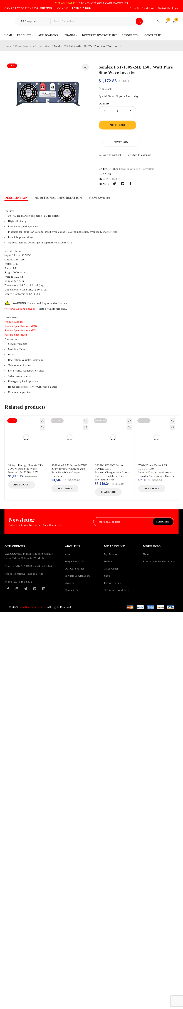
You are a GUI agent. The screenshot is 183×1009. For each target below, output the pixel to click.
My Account (111, 554)
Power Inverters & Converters (32, 46)
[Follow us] (25, 588)
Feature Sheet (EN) (15, 334)
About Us (135, 8)
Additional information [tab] (58, 197)
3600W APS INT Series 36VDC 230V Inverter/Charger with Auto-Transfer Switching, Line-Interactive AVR (112, 472)
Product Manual (13, 321)
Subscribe (162, 521)
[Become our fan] (8, 588)
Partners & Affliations (78, 575)
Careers (69, 583)
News (146, 554)
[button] (85, 67)
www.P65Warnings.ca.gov (20, 308)
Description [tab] (16, 197)
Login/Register (158, 21)
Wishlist (108, 561)
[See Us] (17, 588)
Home (8, 46)
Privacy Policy (112, 583)
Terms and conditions (116, 590)
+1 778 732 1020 (80, 8)
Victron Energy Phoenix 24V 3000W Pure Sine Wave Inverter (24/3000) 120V (25, 469)
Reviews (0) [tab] (99, 197)
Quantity (104, 103)
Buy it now (121, 142)
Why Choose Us (74, 561)
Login (175, 8)
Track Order (149, 8)
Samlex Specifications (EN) (20, 326)
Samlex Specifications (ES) (20, 330)
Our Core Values (74, 568)
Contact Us (164, 8)
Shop (107, 575)
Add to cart (117, 125)
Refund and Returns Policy (159, 561)
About (68, 554)
